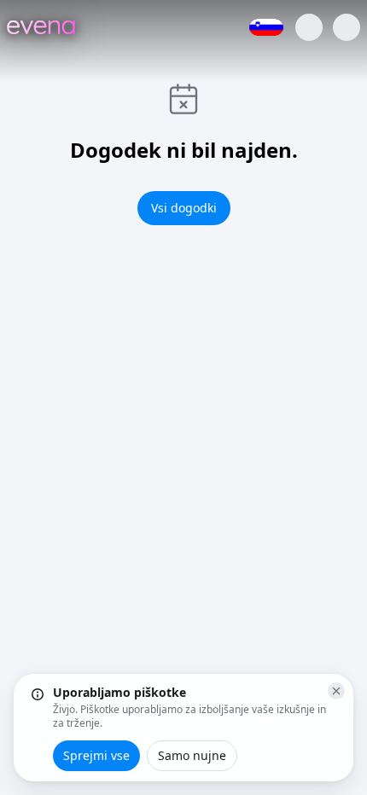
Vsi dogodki (184, 208)
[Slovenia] (266, 27)
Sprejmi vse (96, 755)
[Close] (336, 690)
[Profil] (309, 27)
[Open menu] (346, 27)
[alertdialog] (183, 727)
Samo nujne (192, 755)
